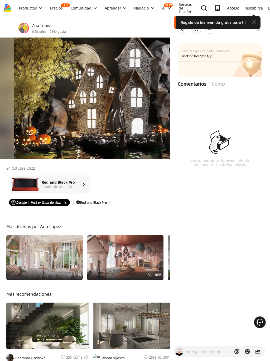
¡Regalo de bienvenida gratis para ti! (212, 22)
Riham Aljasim (113, 357)
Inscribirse (254, 8)
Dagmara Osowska (30, 357)
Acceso (233, 8)
